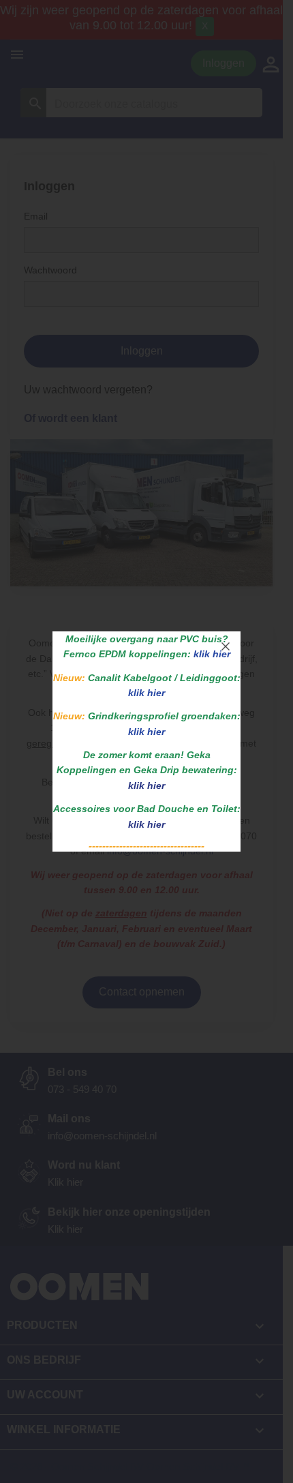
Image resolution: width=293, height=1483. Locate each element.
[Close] (226, 646)
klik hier (146, 785)
